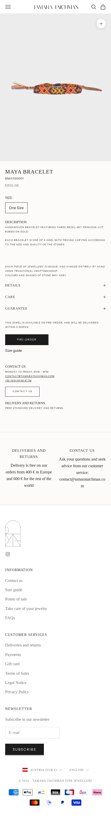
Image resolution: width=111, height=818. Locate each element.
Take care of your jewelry (26, 608)
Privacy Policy (17, 692)
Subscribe (24, 749)
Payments (13, 654)
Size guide (13, 350)
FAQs (10, 618)
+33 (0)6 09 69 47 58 (18, 380)
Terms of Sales (17, 673)
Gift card (12, 664)
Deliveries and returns (23, 645)
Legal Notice (15, 682)
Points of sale (16, 599)
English (76, 769)
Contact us (22, 391)
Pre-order (27, 339)
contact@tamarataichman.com (29, 376)
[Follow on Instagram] (7, 554)
